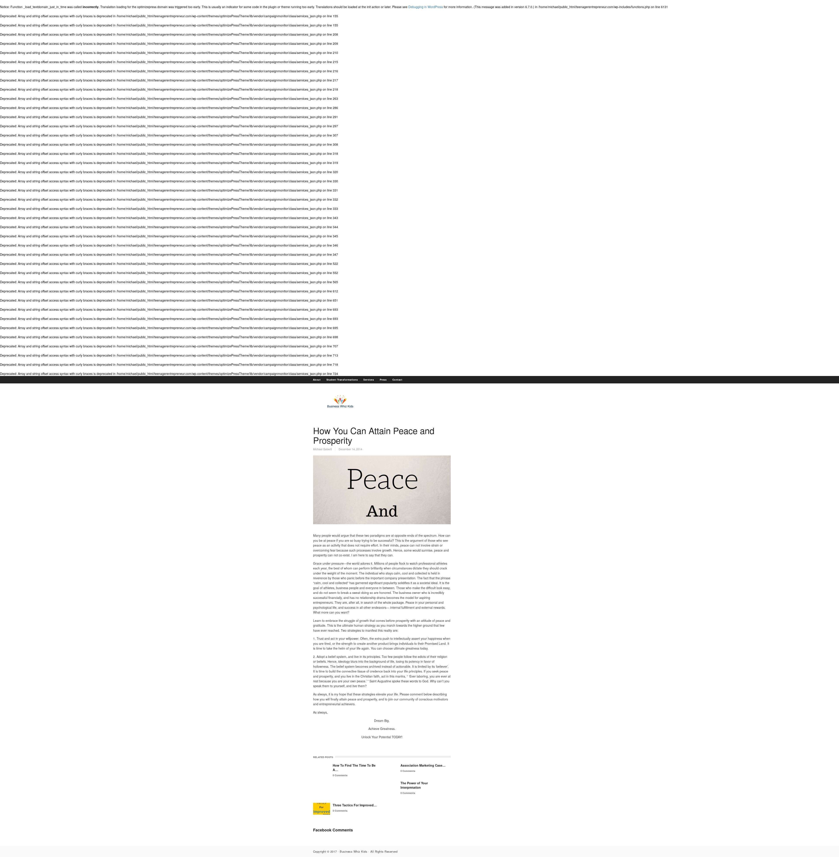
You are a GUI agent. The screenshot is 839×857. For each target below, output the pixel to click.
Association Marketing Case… (423, 765)
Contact (397, 379)
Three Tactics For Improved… (355, 805)
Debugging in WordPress (425, 7)
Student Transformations (342, 379)
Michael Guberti (322, 449)
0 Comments (340, 775)
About (317, 379)
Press (383, 379)
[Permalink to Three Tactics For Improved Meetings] (321, 809)
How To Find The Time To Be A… (354, 767)
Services (368, 379)
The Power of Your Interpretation (414, 785)
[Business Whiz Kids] (340, 409)
